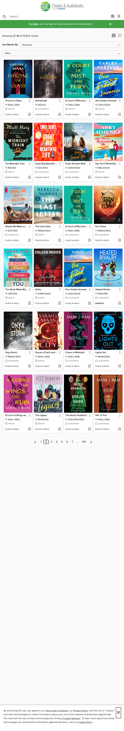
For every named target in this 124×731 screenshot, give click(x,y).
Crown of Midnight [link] (75, 352)
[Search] (4, 16)
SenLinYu (42, 104)
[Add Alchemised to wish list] (59, 115)
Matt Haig (12, 167)
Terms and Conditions (56, 710)
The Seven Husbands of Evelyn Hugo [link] (76, 415)
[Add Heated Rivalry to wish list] (119, 304)
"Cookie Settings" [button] (71, 718)
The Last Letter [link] (43, 226)
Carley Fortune (104, 104)
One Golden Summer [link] (106, 100)
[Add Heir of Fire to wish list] (119, 429)
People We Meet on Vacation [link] (16, 226)
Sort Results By (10, 44)
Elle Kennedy (43, 419)
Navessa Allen (104, 356)
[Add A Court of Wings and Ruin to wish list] (29, 429)
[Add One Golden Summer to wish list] (119, 115)
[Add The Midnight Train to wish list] (29, 178)
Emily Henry (43, 167)
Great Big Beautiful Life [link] (46, 163)
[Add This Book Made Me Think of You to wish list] (29, 304)
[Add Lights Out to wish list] (119, 366)
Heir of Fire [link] (101, 415)
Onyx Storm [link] (11, 352)
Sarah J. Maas (14, 104)
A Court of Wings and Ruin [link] (16, 415)
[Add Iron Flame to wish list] (119, 241)
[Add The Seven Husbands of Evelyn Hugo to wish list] (89, 429)
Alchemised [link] (41, 100)
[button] (114, 36)
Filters (8, 53)
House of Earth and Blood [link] (46, 352)
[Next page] (91, 442)
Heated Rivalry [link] (102, 289)
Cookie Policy (85, 722)
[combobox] (55, 16)
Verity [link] (38, 289)
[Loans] (113, 16)
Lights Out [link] (100, 352)
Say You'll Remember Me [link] (106, 163)
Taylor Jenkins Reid (76, 419)
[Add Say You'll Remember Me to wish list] (119, 178)
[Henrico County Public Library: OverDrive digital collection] (62, 6)
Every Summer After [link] (75, 163)
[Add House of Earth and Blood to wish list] (59, 366)
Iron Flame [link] (100, 226)
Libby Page (12, 293)
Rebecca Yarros (44, 230)
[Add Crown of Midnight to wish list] (89, 366)
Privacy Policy (80, 710)
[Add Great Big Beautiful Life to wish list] (59, 178)
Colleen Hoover (44, 293)
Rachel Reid (103, 293)
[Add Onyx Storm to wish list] (29, 366)
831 (84, 442)
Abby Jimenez (104, 167)
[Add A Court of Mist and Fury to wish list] (89, 115)
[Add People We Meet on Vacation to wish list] (29, 241)
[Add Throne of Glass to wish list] (29, 115)
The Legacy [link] (41, 415)
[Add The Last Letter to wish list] (59, 241)
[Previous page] (35, 442)
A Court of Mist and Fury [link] (76, 100)
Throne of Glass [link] (13, 100)
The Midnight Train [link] (15, 163)
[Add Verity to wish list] (59, 304)
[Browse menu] (119, 16)
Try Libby (33, 24)
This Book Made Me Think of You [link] (16, 289)
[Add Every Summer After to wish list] (89, 178)
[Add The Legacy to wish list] (59, 429)
